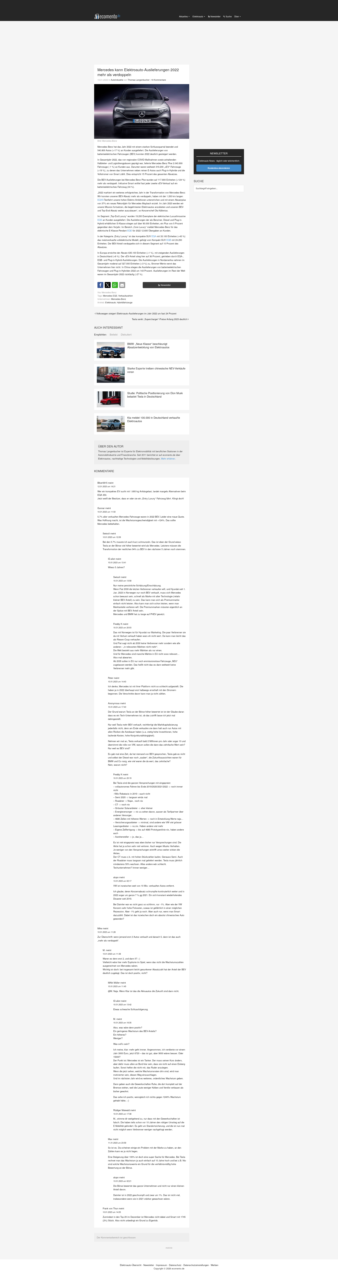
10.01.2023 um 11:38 (112, 953)
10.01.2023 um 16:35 (122, 1022)
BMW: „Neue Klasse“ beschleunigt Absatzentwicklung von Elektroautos (148, 345)
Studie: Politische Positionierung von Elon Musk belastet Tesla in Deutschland (155, 394)
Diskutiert (126, 334)
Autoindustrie (117, 79)
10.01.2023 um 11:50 (106, 511)
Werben (214, 1265)
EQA (153, 236)
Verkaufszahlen (125, 295)
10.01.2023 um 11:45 (117, 986)
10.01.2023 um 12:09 (112, 537)
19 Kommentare (158, 79)
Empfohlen (100, 334)
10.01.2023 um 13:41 (117, 562)
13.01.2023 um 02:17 (122, 880)
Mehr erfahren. (168, 458)
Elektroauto (110, 302)
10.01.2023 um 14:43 (117, 681)
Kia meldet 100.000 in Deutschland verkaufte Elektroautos (153, 419)
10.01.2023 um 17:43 (117, 706)
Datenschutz (175, 1265)
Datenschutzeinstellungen (196, 1265)
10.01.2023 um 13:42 (122, 1004)
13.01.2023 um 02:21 (122, 1181)
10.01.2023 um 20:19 (122, 778)
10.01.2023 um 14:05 (112, 1212)
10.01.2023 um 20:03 (122, 627)
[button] (100, 285)
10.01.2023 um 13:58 (122, 580)
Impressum (161, 1265)
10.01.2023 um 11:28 (106, 932)
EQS (99, 219)
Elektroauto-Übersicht (130, 1265)
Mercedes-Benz (118, 298)
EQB (168, 239)
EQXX (100, 199)
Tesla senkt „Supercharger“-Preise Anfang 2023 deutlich (159, 319)
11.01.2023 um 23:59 (117, 1142)
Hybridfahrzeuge (124, 302)
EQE (129, 230)
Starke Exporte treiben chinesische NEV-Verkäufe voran (156, 370)
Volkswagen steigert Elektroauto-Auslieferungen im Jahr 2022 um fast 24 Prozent (136, 313)
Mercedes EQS (110, 295)
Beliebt (114, 334)
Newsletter (166, 285)
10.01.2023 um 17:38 (122, 1113)
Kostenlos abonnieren (219, 168)
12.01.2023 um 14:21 (106, 486)
